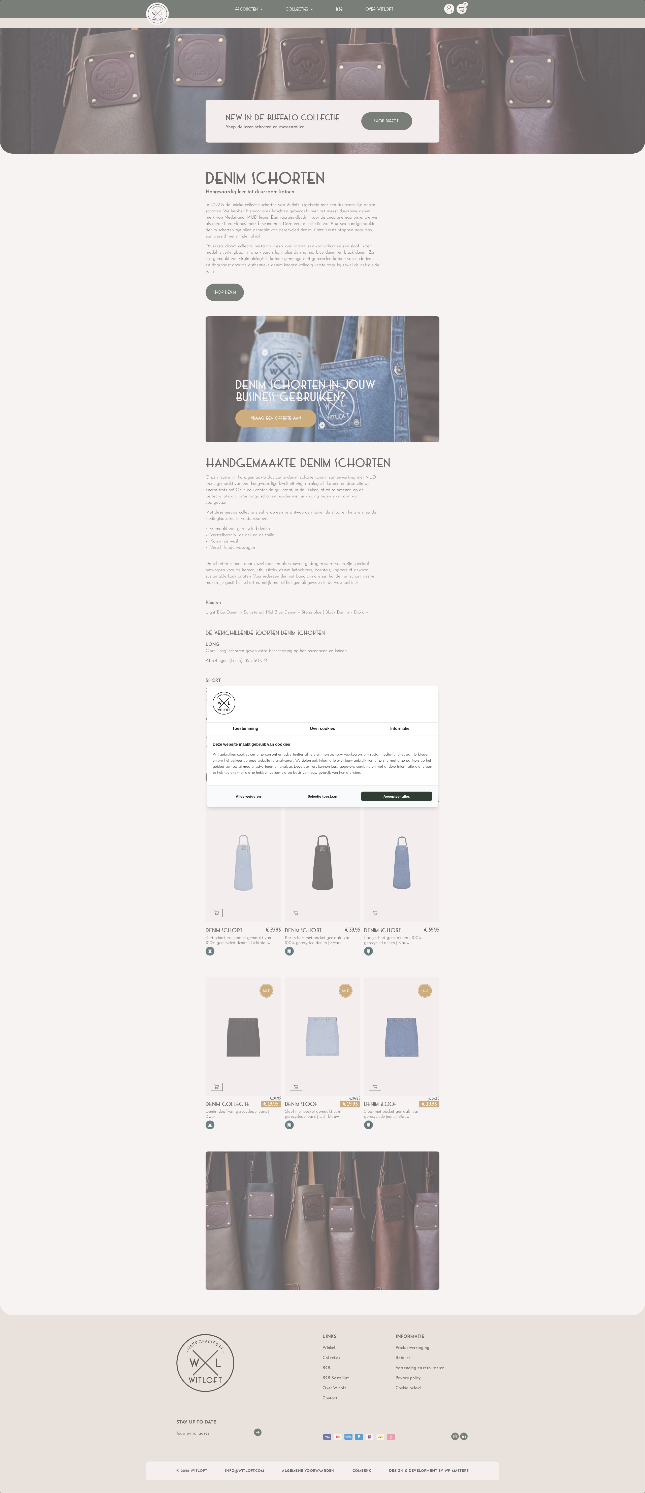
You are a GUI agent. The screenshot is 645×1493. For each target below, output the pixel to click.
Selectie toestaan (322, 796)
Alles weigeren (248, 796)
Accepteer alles (396, 796)
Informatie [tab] (399, 728)
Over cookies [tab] (322, 728)
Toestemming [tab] (245, 728)
